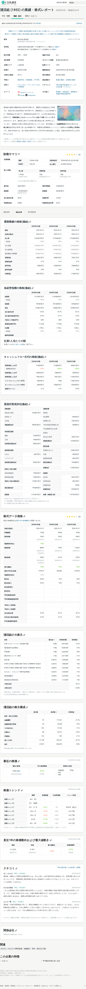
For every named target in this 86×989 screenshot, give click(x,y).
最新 (18, 771)
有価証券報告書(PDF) (63, 94)
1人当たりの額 (18, 344)
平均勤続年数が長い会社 (51, 961)
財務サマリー (13, 31)
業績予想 (21, 80)
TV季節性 (21, 87)
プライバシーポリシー (24, 986)
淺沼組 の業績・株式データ (26, 141)
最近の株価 (34, 34)
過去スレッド (70, 85)
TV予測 (36, 80)
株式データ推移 (10, 34)
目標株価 (29, 80)
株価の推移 (60, 80)
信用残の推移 (70, 80)
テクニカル (21, 85)
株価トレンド (44, 34)
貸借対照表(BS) (69, 31)
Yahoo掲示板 (60, 85)
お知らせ (44, 986)
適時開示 (74, 92)
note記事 (59, 87)
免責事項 (59, 975)
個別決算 (6, 212)
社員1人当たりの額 (39, 31)
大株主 (19, 34)
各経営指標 (28, 31)
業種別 (13, 986)
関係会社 (68, 34)
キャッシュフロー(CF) (55, 31)
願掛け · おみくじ (31, 16)
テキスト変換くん (55, 986)
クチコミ (76, 34)
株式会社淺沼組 (62, 2)
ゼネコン (5, 961)
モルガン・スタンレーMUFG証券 (11, 948)
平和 (33, 948)
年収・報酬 (6, 16)
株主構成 (26, 34)
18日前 (38, 23)
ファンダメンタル (33, 85)
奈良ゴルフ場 (41, 948)
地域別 (7, 986)
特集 (1, 986)
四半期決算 (32, 212)
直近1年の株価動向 (57, 34)
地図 (56, 47)
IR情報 (58, 92)
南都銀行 (27, 948)
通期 (20, 31)
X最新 (78, 867)
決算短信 (79, 23)
